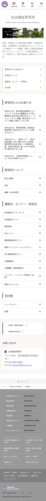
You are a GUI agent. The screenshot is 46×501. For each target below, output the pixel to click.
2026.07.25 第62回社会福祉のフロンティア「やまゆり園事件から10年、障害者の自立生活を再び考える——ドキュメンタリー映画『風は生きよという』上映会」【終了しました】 (20, 115)
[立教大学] (4, 4)
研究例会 (8, 226)
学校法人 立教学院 (9, 476)
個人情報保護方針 (23, 476)
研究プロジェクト (11, 284)
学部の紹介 (10, 406)
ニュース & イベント (13, 430)
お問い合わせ (37, 472)
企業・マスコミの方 (10, 456)
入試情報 (9, 425)
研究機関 (27, 386)
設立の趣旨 (9, 178)
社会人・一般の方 (32, 456)
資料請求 (14, 472)
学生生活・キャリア (13, 420)
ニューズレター (10, 304)
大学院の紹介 (11, 411)
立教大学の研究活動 (15, 386)
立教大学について (12, 396)
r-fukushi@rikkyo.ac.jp (21, 364)
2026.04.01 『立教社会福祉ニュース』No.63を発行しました (18, 157)
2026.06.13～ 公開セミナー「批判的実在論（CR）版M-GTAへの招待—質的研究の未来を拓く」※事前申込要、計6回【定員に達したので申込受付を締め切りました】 (19, 144)
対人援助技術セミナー (13, 254)
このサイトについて (10, 479)
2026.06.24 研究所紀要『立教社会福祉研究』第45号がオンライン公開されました (19, 130)
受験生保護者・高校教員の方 (11, 449)
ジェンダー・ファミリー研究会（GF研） (19, 276)
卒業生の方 (8, 462)
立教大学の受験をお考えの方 (12, 441)
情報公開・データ (25, 472)
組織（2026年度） (12, 192)
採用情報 (6, 472)
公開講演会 (9, 261)
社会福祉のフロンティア (14, 212)
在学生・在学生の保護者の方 (33, 449)
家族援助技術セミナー (13, 240)
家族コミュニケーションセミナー (18, 247)
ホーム (4, 386)
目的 (6, 185)
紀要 (6, 311)
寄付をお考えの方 (32, 462)
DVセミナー (9, 233)
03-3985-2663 (16, 361)
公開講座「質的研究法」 (14, 267)
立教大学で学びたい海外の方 (34, 441)
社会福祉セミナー (11, 219)
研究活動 (9, 415)
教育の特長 (10, 401)
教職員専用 (34, 476)
